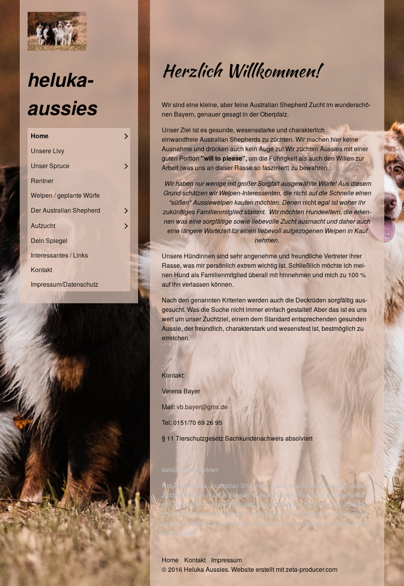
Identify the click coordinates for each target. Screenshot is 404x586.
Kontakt (41, 269)
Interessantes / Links (59, 255)
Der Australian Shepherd (65, 210)
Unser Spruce (50, 165)
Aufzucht (43, 225)
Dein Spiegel (49, 240)
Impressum (226, 559)
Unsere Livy (47, 150)
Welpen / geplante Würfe (65, 195)
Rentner (42, 180)
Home (40, 135)
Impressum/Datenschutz (64, 284)
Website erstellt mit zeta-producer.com (284, 569)
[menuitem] (79, 135)
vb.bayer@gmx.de (202, 406)
